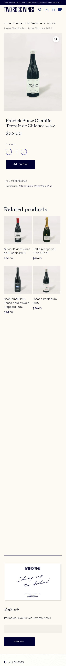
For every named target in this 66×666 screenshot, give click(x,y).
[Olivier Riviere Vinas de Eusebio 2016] (18, 230)
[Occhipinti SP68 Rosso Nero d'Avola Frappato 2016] (18, 280)
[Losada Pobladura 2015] (47, 280)
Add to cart (20, 164)
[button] (60, 9)
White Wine (34, 23)
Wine (19, 23)
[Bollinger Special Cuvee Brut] (47, 230)
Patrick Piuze (25, 186)
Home (7, 23)
